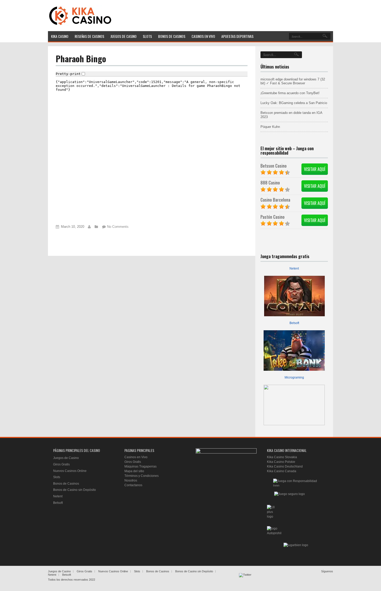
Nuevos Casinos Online (70, 471)
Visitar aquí (314, 169)
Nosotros (130, 480)
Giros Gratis (61, 464)
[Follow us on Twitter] (245, 579)
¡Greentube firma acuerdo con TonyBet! (290, 93)
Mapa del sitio (134, 471)
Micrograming (294, 377)
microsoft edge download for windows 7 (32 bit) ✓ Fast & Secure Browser (292, 81)
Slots (56, 477)
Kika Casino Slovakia (282, 457)
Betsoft (294, 323)
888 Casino (270, 182)
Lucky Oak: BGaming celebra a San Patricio (293, 103)
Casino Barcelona (275, 199)
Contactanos (133, 485)
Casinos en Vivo (135, 457)
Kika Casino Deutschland (285, 466)
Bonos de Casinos (66, 483)
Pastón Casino (272, 217)
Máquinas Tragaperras (140, 466)
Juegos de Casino (66, 458)
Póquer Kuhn (270, 127)
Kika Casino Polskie (281, 462)
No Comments (118, 227)
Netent (294, 268)
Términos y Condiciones (141, 476)
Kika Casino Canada (281, 471)
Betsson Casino (273, 165)
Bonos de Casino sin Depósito (74, 490)
